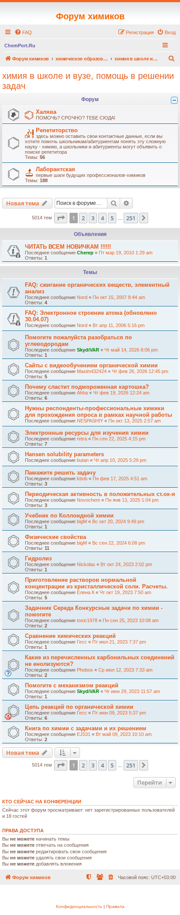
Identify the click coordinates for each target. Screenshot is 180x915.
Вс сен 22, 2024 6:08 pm (118, 542)
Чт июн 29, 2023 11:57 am (132, 691)
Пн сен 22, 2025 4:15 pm (118, 438)
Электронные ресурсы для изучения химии (87, 432)
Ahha (82, 392)
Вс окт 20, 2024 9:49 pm (118, 521)
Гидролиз (38, 558)
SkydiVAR (88, 349)
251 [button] (130, 218)
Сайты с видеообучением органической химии (91, 365)
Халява (46, 112)
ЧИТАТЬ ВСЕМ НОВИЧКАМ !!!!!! (68, 246)
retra (82, 438)
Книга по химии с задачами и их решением (85, 728)
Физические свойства (55, 537)
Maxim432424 (92, 371)
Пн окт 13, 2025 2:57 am (134, 420)
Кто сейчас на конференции (41, 801)
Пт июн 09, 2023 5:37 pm (119, 712)
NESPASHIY (90, 420)
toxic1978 (87, 620)
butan (83, 460)
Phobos (85, 669)
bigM (82, 521)
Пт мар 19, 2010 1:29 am (125, 252)
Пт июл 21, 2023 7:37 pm (119, 641)
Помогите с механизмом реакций (71, 685)
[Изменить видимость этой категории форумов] (174, 100)
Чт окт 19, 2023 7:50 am (125, 592)
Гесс (82, 641)
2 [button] (83, 218)
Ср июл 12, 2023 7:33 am (125, 669)
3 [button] (92, 218)
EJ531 (83, 734)
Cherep (85, 252)
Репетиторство (57, 130)
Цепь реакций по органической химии (79, 707)
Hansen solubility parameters (64, 454)
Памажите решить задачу (60, 472)
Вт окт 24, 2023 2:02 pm (126, 564)
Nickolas (86, 564)
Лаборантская (55, 169)
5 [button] (112, 218)
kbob (82, 478)
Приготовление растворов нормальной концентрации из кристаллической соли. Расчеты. (96, 583)
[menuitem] (23, 32)
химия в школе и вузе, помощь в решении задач (88, 81)
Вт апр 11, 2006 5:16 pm (119, 325)
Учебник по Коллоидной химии (69, 515)
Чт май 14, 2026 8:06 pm (131, 349)
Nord (82, 297)
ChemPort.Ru (19, 45)
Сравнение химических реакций (70, 636)
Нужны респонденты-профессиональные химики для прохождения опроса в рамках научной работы (98, 411)
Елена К (85, 592)
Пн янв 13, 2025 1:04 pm (132, 500)
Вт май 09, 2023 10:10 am (124, 734)
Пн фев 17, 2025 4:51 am (120, 478)
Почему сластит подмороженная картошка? (87, 387)
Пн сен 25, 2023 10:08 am (131, 620)
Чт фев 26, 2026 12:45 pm (140, 371)
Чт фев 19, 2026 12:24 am (121, 392)
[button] (60, 218)
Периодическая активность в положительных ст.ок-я (100, 494)
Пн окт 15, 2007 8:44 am (119, 297)
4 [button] (102, 218)
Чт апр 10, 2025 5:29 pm (120, 460)
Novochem (88, 500)
